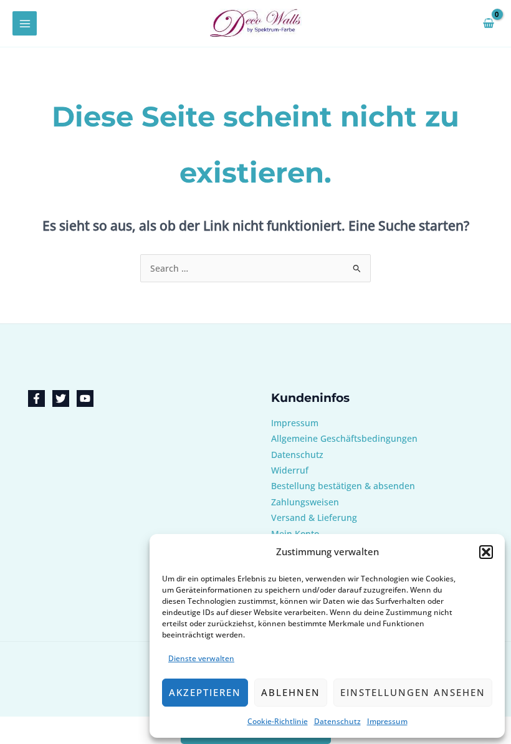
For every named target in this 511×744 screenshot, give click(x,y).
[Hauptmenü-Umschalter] (24, 23)
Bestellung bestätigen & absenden (343, 486)
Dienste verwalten (201, 658)
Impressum (387, 721)
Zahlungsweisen (305, 502)
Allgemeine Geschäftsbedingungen (344, 438)
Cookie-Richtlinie (277, 721)
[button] (486, 552)
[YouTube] (85, 398)
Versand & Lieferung (314, 517)
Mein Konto (295, 534)
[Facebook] (36, 398)
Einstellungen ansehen (412, 692)
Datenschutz (337, 721)
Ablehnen (290, 692)
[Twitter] (60, 398)
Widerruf (289, 470)
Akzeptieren (205, 692)
